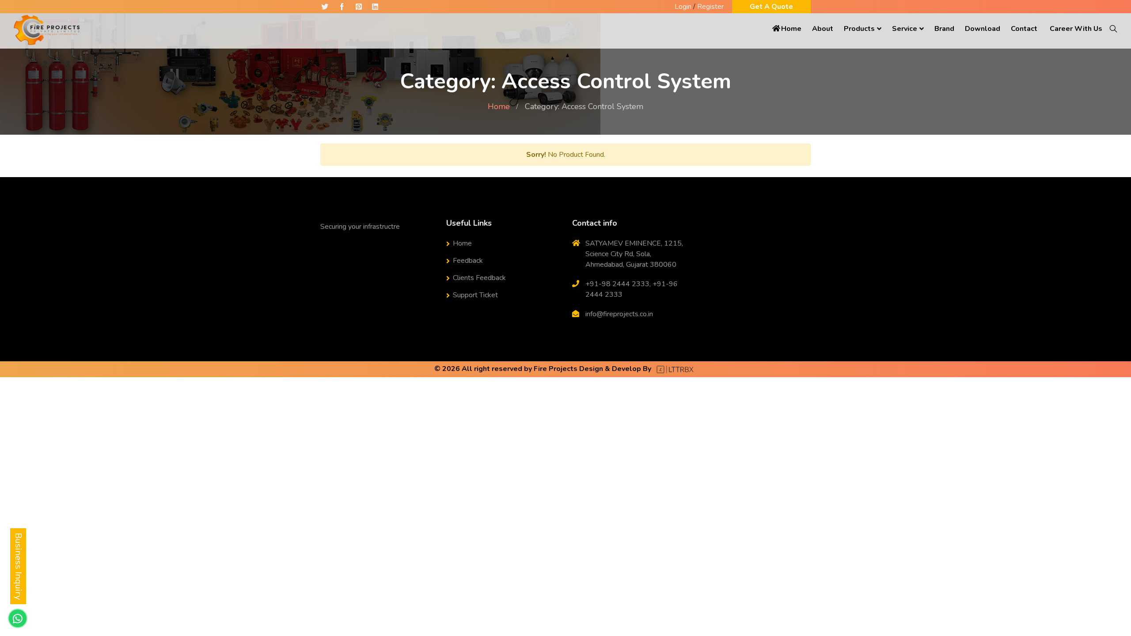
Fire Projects (555, 369)
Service (904, 29)
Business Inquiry (18, 566)
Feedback (468, 260)
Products (859, 29)
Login (683, 6)
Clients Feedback (479, 278)
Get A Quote (771, 6)
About (822, 29)
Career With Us (1076, 29)
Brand (944, 29)
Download (982, 29)
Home (791, 29)
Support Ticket (475, 295)
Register (710, 6)
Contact (1024, 29)
